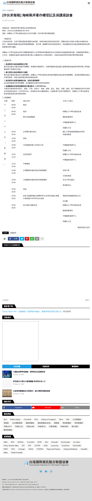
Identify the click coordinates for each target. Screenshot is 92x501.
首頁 (4, 10)
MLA (61, 419)
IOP (29, 446)
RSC (13, 449)
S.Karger (21, 449)
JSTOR (37, 446)
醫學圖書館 (8, 430)
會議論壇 (10, 10)
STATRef (40, 449)
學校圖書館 (67, 423)
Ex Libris (76, 442)
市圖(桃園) (53, 426)
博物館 (6, 423)
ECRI (40, 442)
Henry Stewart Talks (11, 446)
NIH (67, 419)
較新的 (6, 300)
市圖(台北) (19, 426)
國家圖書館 (30, 423)
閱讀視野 (46, 366)
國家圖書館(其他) (44, 423)
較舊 (87, 300)
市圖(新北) (42, 426)
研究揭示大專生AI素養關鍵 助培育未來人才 (29, 381)
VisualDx (84, 449)
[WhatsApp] (32, 239)
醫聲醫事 (75, 366)
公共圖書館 (77, 419)
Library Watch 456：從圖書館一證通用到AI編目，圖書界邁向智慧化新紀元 (31, 311)
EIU (46, 442)
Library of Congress (48, 419)
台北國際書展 (17, 423)
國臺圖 (56, 423)
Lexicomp (54, 446)
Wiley (6, 453)
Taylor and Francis (53, 449)
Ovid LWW (77, 446)
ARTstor (21, 442)
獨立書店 (75, 426)
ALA (5, 419)
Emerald (54, 442)
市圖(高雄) (64, 426)
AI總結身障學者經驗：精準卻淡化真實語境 (29, 372)
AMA (5, 442)
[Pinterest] (27, 239)
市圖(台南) (30, 426)
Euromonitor (65, 442)
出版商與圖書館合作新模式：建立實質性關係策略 (31, 391)
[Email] (37, 239)
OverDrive (65, 446)
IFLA (36, 419)
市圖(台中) (8, 426)
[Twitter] (22, 239)
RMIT (6, 449)
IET (23, 446)
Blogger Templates (57, 497)
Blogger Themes (44, 497)
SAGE (30, 449)
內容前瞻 (16, 366)
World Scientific (17, 453)
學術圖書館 (78, 423)
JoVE (46, 446)
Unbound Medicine (70, 449)
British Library (15, 419)
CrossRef (27, 419)
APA (12, 442)
